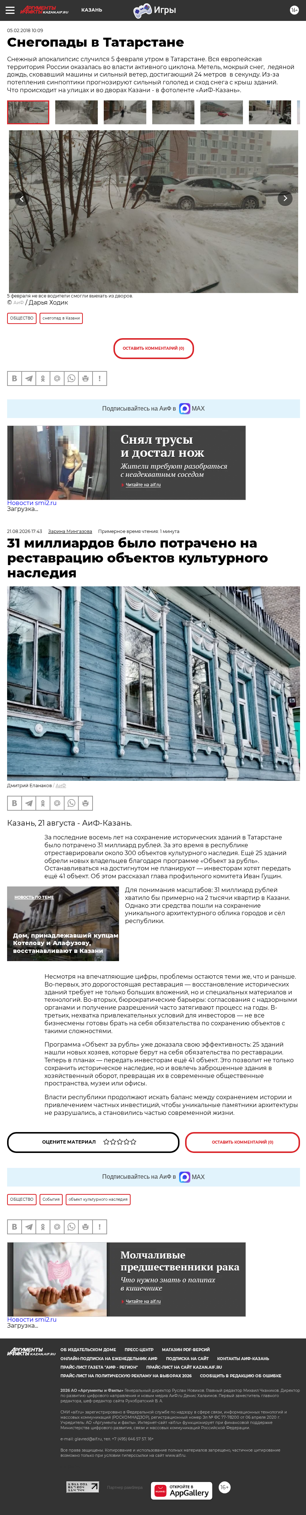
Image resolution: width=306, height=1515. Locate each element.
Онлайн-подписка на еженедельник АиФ (108, 1358)
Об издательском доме (88, 1349)
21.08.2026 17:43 (24, 531)
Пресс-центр (139, 1349)
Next (285, 198)
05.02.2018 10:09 (25, 30)
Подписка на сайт (187, 1358)
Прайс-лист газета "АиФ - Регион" (99, 1367)
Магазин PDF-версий (186, 1349)
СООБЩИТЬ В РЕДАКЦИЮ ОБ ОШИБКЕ (240, 1376)
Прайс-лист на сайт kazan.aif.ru (184, 1367)
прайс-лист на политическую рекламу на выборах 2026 (125, 1376)
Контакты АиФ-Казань (243, 1358)
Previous (22, 198)
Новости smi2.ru (32, 502)
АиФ (18, 302)
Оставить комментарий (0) (153, 348)
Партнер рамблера (125, 1487)
